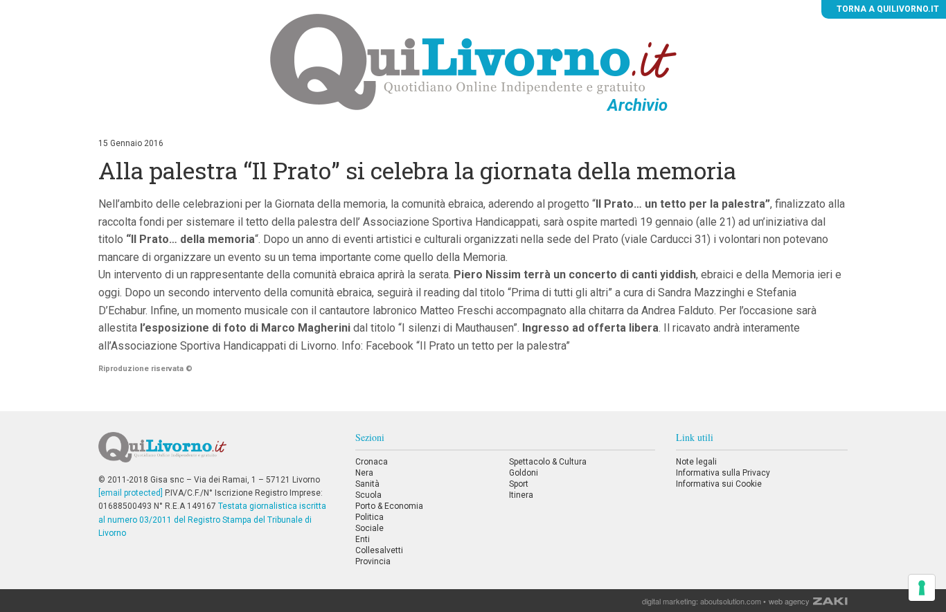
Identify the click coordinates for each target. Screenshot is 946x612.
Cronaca (371, 462)
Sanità (367, 484)
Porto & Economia (389, 506)
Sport (518, 484)
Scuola (368, 495)
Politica (369, 517)
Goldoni (523, 473)
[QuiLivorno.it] (216, 453)
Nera (364, 473)
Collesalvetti (379, 550)
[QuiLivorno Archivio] (473, 61)
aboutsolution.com (730, 600)
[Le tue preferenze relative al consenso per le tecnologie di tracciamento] (922, 588)
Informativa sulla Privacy (723, 473)
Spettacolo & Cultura (548, 462)
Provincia (373, 561)
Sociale (369, 528)
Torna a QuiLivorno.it (887, 9)
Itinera (521, 495)
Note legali (696, 462)
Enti (362, 539)
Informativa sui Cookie (719, 484)
